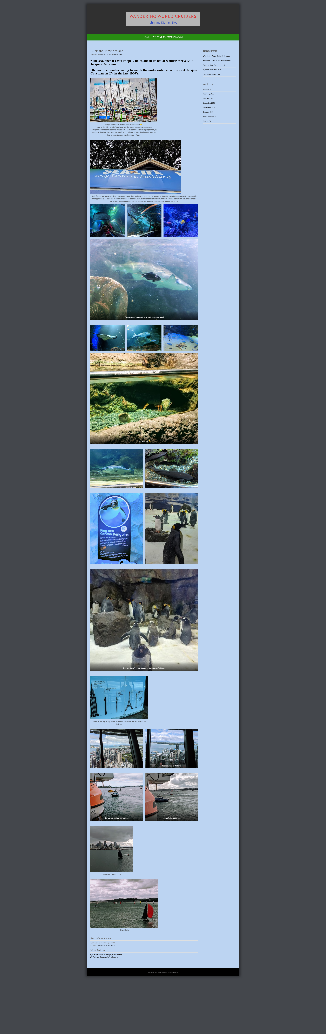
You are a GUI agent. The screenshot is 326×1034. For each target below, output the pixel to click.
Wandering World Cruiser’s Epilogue (216, 56)
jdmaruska (118, 54)
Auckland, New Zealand (106, 945)
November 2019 (209, 107)
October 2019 (208, 112)
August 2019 (207, 121)
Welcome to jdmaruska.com (168, 37)
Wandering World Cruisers (163, 16)
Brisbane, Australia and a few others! (216, 60)
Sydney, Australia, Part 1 (212, 74)
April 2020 (206, 89)
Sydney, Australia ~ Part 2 (212, 69)
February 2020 (208, 94)
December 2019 (209, 103)
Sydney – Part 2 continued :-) (214, 65)
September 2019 (209, 116)
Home (147, 37)
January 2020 (208, 98)
